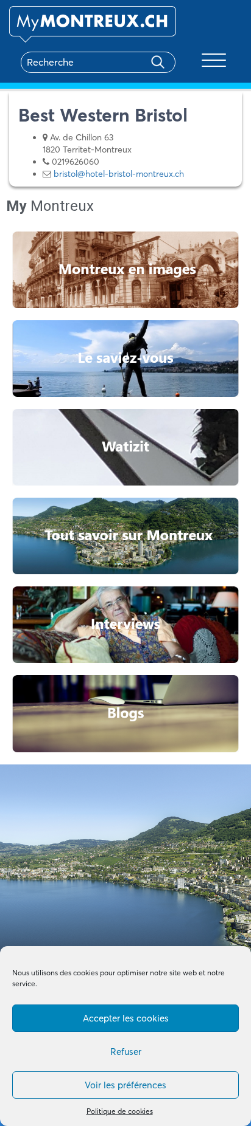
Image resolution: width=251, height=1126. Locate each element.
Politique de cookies (120, 1111)
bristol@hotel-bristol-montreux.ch (119, 173)
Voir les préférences (125, 1085)
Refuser (125, 1051)
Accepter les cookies (126, 1018)
